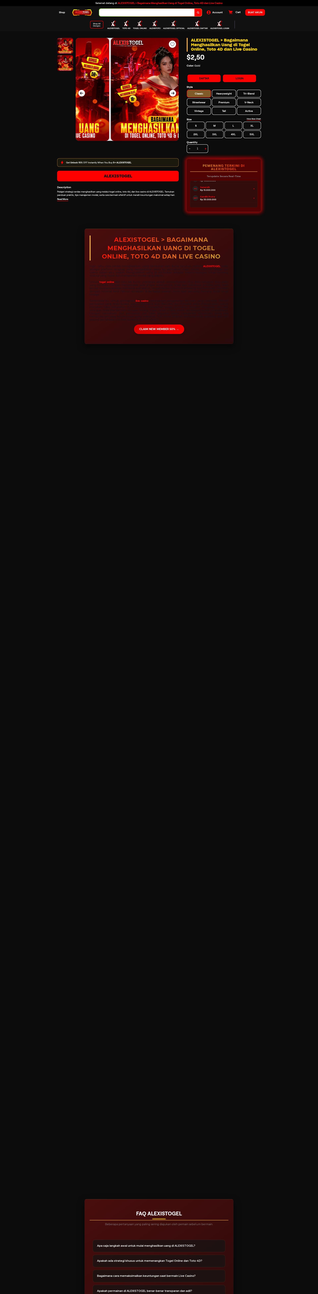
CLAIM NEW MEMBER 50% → (159, 329)
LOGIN (239, 78)
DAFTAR (204, 78)
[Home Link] (82, 12)
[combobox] (147, 12)
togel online (106, 282)
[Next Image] (173, 93)
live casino (142, 300)
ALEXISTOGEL (118, 176)
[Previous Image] (82, 93)
